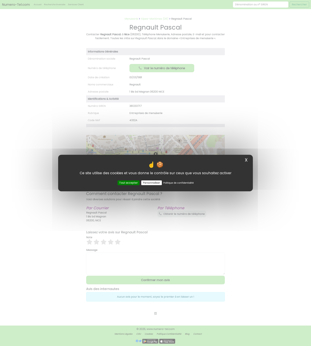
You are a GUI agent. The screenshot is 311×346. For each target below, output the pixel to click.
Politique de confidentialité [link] (178, 182)
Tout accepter (128, 183)
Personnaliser (151, 183)
